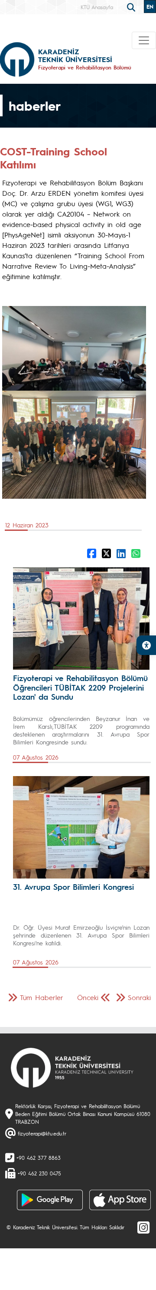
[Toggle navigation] (144, 40)
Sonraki (139, 997)
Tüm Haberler (41, 997)
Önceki (87, 997)
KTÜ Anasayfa (97, 6)
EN (149, 6)
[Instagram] (143, 1227)
